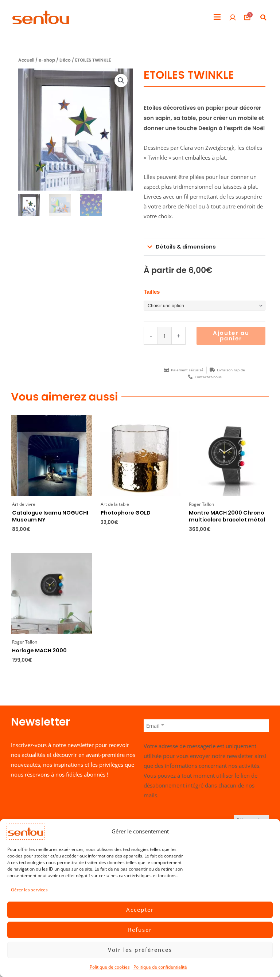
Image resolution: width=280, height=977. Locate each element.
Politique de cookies (110, 967)
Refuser (140, 929)
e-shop (47, 60)
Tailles (152, 292)
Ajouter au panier (231, 335)
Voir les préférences (140, 949)
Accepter (140, 909)
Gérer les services (29, 890)
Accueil (26, 60)
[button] (217, 17)
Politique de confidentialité (160, 967)
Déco (65, 60)
